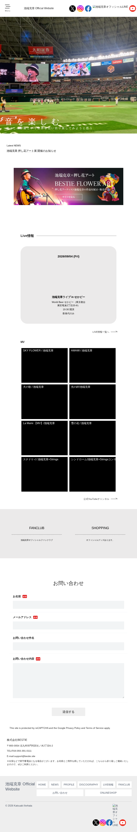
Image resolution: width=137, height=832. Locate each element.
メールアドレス (22, 617)
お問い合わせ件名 (23, 637)
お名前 (17, 596)
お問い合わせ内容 (23, 658)
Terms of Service (95, 728)
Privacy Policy (73, 728)
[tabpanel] (68, 285)
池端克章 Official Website (39, 8)
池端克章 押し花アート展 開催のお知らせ (31, 150)
